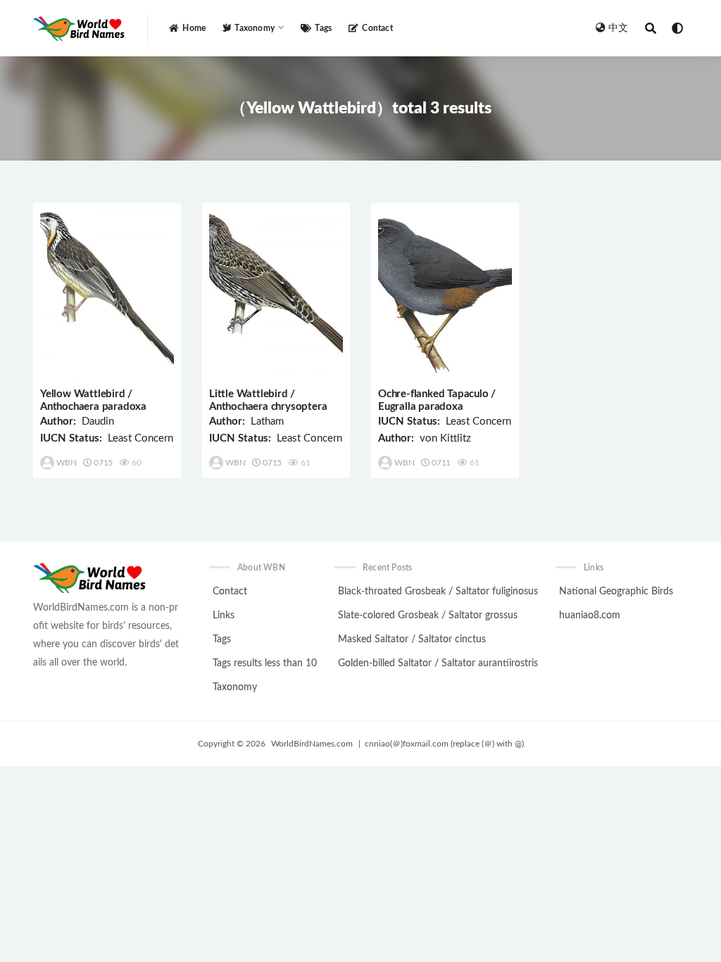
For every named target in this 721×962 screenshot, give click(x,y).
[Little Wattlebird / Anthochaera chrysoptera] (276, 295)
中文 (618, 28)
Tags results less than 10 (265, 663)
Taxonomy (235, 687)
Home (194, 28)
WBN (66, 462)
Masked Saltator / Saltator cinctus (412, 639)
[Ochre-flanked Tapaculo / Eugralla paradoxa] (445, 295)
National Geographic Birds (616, 591)
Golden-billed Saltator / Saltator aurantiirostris (438, 663)
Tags (323, 28)
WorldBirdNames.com (312, 743)
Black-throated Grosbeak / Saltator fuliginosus (438, 591)
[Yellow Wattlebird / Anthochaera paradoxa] (107, 295)
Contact (377, 28)
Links (223, 615)
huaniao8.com (589, 615)
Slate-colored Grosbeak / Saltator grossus (428, 615)
